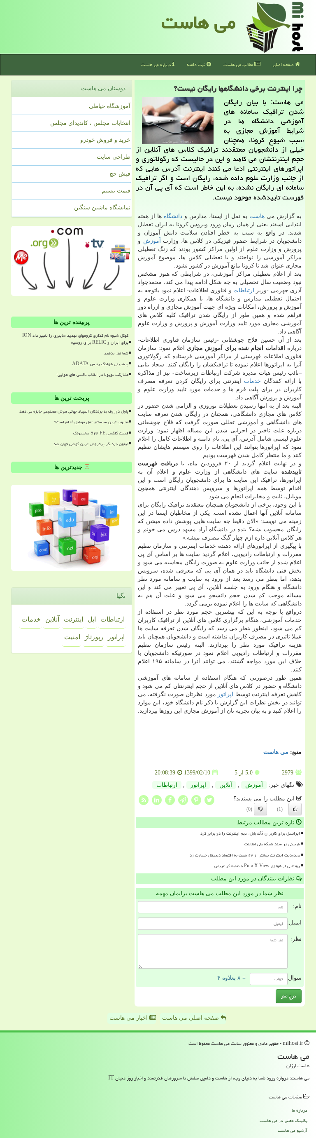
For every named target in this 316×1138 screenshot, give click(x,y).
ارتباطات (243, 290)
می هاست (198, 22)
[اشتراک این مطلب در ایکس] (209, 800)
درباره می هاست (156, 64)
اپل (92, 619)
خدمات (252, 381)
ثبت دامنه (197, 64)
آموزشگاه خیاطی (109, 106)
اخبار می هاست (129, 1018)
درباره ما (299, 1110)
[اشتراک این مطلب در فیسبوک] (170, 800)
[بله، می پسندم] (295, 809)
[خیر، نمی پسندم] (260, 809)
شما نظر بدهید (116, 353)
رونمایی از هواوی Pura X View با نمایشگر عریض (257, 866)
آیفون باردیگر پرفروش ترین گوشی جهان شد (90, 444)
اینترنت (73, 619)
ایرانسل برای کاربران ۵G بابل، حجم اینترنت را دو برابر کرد (250, 833)
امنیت (72, 637)
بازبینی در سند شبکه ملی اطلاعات (272, 844)
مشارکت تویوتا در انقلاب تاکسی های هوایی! (92, 375)
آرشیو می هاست (292, 1130)
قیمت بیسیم (116, 191)
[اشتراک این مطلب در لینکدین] (157, 800)
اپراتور (225, 694)
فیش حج (119, 174)
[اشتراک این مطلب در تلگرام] (183, 800)
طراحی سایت (113, 157)
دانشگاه (173, 216)
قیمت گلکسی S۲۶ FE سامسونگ (100, 433)
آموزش (152, 241)
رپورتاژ (94, 637)
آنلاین (225, 785)
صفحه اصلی (284, 64)
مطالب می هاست (238, 64)
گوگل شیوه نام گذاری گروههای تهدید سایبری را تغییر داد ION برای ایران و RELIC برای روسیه (75, 339)
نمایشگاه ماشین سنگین (102, 207)
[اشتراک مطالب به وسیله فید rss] (143, 800)
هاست (257, 216)
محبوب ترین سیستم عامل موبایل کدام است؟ (91, 422)
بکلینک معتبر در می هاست (283, 1120)
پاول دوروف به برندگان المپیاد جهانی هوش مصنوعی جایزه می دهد (73, 411)
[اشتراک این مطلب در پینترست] (196, 800)
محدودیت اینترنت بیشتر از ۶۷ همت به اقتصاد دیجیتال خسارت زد (245, 855)
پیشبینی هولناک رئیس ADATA (100, 364)
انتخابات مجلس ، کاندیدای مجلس (90, 123)
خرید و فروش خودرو (105, 140)
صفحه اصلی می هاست (191, 1018)
